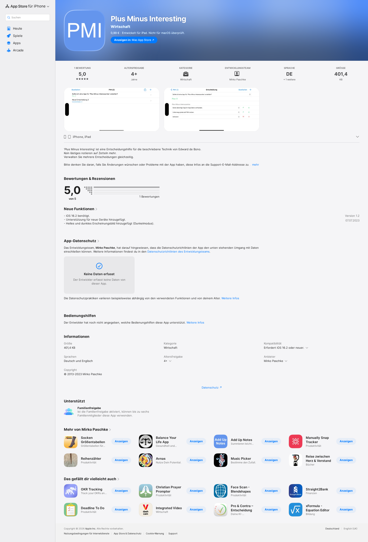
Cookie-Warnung (155, 533)
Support (172, 533)
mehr (255, 164)
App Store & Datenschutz (127, 533)
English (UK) (350, 529)
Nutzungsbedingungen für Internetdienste (86, 533)
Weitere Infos (230, 298)
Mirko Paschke (273, 361)
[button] (28, 28)
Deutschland (332, 529)
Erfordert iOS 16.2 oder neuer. (284, 347)
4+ (165, 361)
